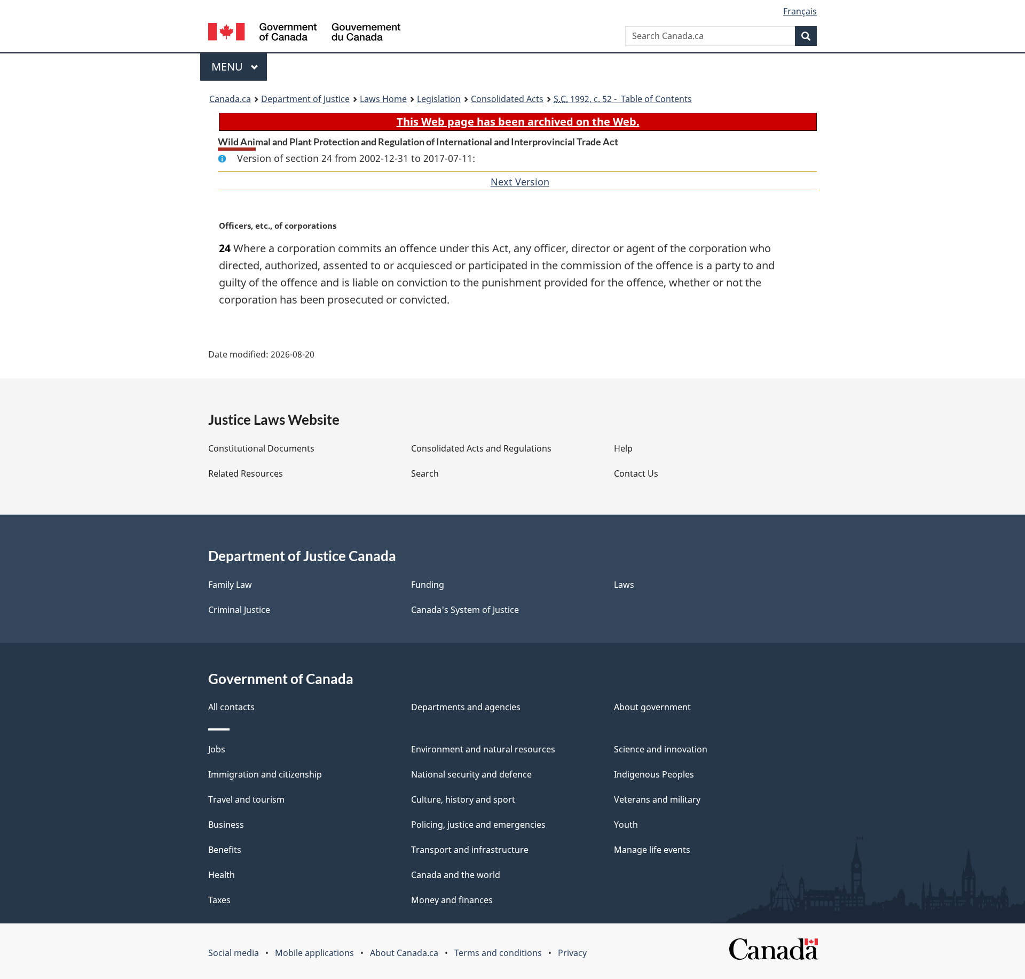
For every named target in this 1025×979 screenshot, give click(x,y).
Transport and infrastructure (470, 850)
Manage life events (652, 850)
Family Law (230, 584)
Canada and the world (455, 875)
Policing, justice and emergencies (478, 824)
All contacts (231, 707)
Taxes (219, 900)
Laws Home (383, 99)
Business (226, 824)
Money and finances (452, 900)
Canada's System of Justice (465, 610)
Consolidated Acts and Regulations (481, 448)
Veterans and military (657, 799)
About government (652, 707)
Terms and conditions (498, 953)
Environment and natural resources (483, 749)
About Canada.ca (404, 953)
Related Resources (245, 473)
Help (623, 448)
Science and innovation (660, 749)
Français (800, 11)
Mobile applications (314, 953)
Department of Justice (305, 99)
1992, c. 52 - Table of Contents (623, 99)
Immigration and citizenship (265, 774)
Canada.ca (230, 99)
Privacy (572, 953)
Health (221, 875)
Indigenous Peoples (654, 774)
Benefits (224, 850)
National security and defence (471, 774)
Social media (233, 953)
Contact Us (636, 473)
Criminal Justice (239, 610)
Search (425, 473)
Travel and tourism (246, 799)
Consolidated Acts (507, 99)
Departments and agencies (466, 707)
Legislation (439, 99)
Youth (626, 824)
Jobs (216, 749)
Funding (427, 584)
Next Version (520, 181)
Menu (228, 66)
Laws (624, 584)
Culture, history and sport (463, 799)
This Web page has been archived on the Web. (518, 121)
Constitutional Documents (261, 448)
